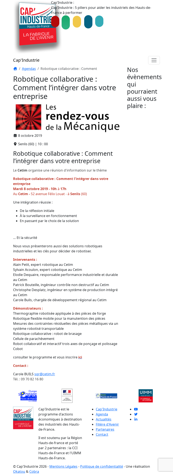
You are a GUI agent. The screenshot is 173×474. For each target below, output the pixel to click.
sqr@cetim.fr (44, 374)
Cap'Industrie (26, 60)
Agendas (29, 68)
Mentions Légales (63, 466)
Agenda (102, 414)
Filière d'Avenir (107, 424)
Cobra (34, 471)
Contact (102, 434)
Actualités (103, 419)
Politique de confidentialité (101, 466)
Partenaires (105, 429)
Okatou (19, 471)
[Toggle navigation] (154, 60)
